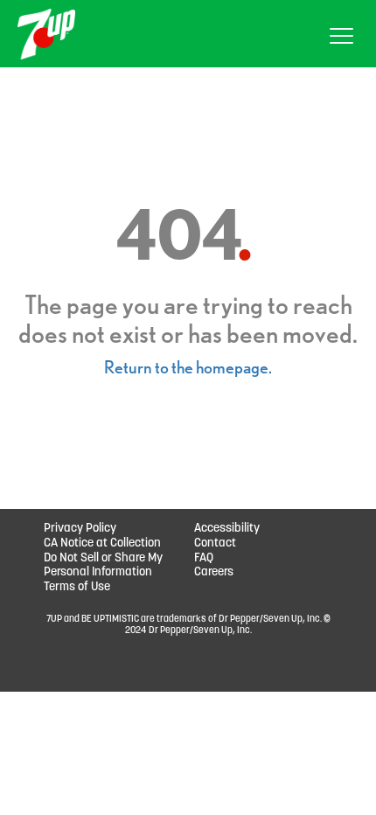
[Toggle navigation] (341, 38)
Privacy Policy (80, 528)
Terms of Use (77, 587)
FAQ (203, 558)
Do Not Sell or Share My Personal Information (103, 566)
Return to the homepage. (188, 367)
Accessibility (227, 528)
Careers (213, 572)
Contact (215, 543)
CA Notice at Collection (102, 543)
